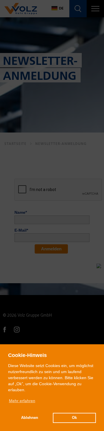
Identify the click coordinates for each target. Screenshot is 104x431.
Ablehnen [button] (29, 418)
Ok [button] (74, 418)
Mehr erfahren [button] (22, 400)
